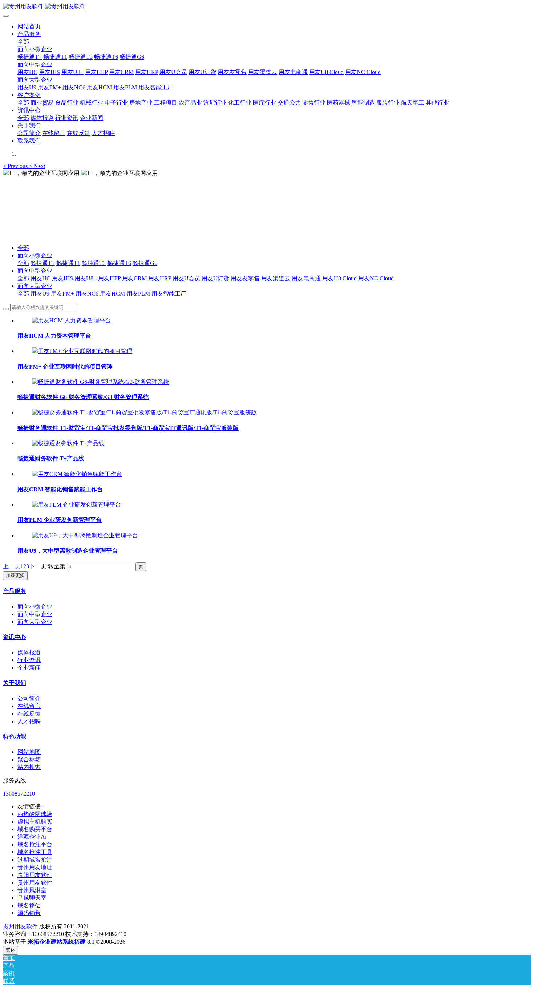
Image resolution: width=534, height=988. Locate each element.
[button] (16, 166)
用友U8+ (85, 278)
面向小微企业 (34, 255)
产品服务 (14, 591)
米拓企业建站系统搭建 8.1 (61, 942)
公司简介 (29, 698)
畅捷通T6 (119, 263)
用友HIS (62, 278)
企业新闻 (29, 667)
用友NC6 (87, 293)
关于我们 (14, 683)
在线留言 (29, 706)
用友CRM (134, 278)
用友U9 (40, 293)
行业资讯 (29, 660)
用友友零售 (245, 278)
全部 (23, 41)
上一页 (11, 566)
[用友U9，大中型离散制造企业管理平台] (85, 535)
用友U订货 (215, 278)
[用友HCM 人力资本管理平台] (71, 320)
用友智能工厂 (168, 293)
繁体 (10, 950)
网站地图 (29, 752)
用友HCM (112, 293)
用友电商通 (306, 278)
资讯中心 (14, 637)
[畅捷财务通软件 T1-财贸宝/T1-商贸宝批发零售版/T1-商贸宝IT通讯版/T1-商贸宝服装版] (144, 412)
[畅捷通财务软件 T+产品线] (68, 443)
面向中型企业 (34, 271)
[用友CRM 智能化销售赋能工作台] (77, 474)
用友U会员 (186, 278)
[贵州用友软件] (267, 7)
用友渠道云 (275, 278)
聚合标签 (29, 759)
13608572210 (19, 793)
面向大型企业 (34, 286)
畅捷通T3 (94, 263)
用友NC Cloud (376, 278)
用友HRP (159, 278)
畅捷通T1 (68, 263)
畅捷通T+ (43, 263)
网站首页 (29, 26)
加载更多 (15, 575)
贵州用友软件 (20, 926)
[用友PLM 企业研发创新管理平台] (76, 504)
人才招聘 (29, 721)
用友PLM (138, 293)
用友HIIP (109, 278)
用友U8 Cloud (339, 278)
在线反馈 (29, 714)
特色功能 (14, 736)
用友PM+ (62, 293)
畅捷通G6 (145, 263)
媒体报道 (29, 652)
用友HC (40, 278)
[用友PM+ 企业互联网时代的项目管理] (82, 351)
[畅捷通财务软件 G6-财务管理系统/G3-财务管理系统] (100, 382)
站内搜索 (29, 767)
